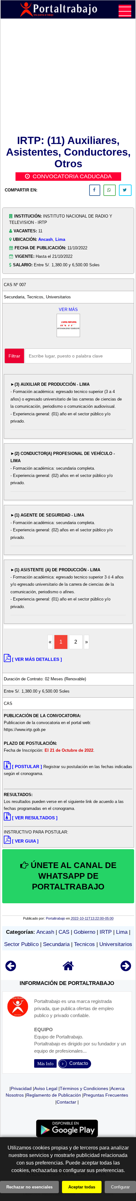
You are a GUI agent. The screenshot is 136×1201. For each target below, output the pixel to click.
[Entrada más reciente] (10, 968)
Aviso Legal (45, 1088)
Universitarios (115, 944)
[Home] (68, 968)
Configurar (120, 1187)
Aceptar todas (81, 1187)
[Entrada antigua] (126, 968)
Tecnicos (84, 944)
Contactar (66, 1101)
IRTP (106, 932)
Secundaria (56, 944)
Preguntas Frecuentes (105, 1095)
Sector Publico (21, 944)
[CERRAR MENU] (125, 11)
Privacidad (21, 1088)
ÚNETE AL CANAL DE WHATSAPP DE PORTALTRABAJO (72, 876)
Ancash (45, 239)
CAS (64, 932)
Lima (60, 239)
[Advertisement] (68, 78)
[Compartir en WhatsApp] (109, 190)
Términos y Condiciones (84, 1088)
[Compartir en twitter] (125, 190)
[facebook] (94, 190)
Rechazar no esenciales (29, 1187)
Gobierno (84, 932)
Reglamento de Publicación (53, 1095)
